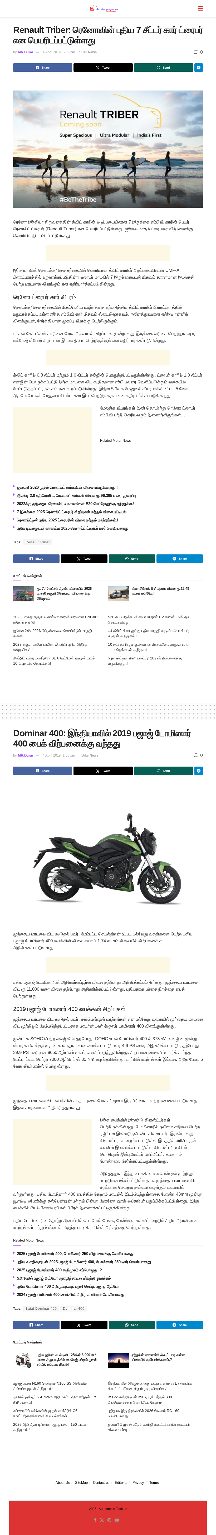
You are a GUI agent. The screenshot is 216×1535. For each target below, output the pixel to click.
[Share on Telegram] (198, 67)
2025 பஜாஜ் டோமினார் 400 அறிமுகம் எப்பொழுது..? (59, 1270)
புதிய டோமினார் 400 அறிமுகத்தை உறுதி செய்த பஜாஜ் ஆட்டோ (68, 1286)
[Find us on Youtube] (117, 1520)
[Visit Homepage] (104, 8)
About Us (63, 1483)
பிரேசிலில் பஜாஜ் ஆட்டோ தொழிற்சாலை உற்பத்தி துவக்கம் (64, 1278)
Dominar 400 (74, 1308)
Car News (89, 52)
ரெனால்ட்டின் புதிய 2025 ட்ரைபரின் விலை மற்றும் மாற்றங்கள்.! (67, 520)
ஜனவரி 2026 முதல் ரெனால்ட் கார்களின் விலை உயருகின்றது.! (67, 487)
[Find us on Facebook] (95, 1520)
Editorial (121, 1483)
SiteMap (81, 1483)
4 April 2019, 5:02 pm (59, 52)
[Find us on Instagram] (109, 1520)
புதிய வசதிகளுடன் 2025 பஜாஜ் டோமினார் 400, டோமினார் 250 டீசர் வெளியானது (84, 1262)
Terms (154, 1483)
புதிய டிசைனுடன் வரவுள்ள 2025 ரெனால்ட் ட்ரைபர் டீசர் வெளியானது (73, 528)
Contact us (101, 1483)
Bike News (89, 755)
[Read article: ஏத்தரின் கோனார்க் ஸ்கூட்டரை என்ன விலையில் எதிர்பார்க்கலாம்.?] (118, 1360)
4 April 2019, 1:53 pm (59, 755)
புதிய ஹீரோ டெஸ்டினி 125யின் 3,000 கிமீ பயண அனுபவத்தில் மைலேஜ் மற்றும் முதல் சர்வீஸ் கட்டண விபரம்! (67, 1359)
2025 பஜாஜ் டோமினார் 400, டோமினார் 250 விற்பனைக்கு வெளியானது (75, 1253)
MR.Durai (25, 52)
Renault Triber (38, 542)
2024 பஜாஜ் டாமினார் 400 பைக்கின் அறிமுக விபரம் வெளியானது (70, 1294)
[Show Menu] (200, 8)
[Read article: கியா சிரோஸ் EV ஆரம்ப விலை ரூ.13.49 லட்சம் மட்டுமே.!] (118, 593)
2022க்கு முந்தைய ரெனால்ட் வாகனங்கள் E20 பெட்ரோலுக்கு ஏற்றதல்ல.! (75, 503)
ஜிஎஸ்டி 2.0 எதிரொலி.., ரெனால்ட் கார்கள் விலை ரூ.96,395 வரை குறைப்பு (76, 495)
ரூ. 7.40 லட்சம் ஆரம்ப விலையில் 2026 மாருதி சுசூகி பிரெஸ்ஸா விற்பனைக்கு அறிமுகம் (64, 593)
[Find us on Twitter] (102, 1520)
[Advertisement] (108, 253)
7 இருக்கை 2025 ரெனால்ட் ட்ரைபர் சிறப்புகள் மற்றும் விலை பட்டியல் (71, 512)
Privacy (138, 1483)
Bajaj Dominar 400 (41, 1308)
